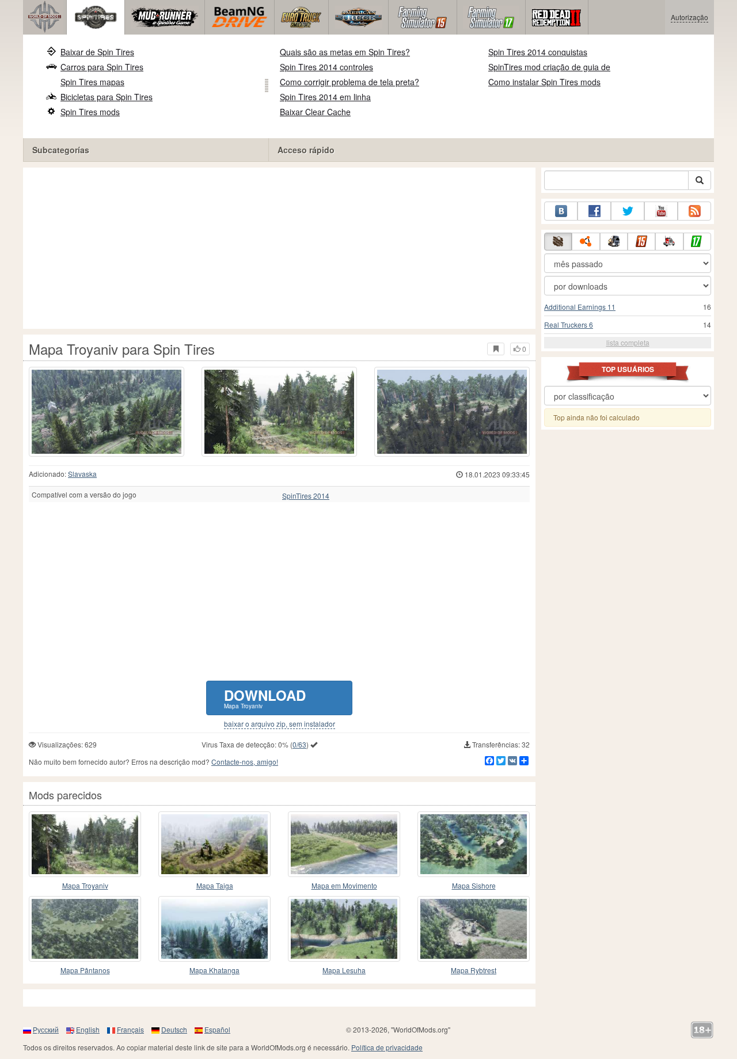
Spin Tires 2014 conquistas (537, 52)
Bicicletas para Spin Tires (106, 97)
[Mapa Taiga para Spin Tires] (214, 844)
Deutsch (174, 1029)
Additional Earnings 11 (580, 307)
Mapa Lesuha (344, 970)
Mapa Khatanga (214, 970)
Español (217, 1029)
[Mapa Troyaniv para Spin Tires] (106, 412)
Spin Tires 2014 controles (326, 67)
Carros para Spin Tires (101, 67)
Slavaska (82, 474)
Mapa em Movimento (344, 885)
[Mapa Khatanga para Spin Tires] (214, 929)
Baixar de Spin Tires (97, 52)
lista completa (627, 342)
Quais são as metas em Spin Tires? (345, 52)
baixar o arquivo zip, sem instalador (279, 723)
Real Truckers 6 (568, 324)
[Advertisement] (279, 248)
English (88, 1029)
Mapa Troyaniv (85, 885)
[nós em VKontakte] (561, 211)
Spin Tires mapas (92, 82)
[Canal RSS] (694, 211)
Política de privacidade (387, 1047)
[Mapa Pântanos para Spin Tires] (85, 929)
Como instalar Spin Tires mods (544, 82)
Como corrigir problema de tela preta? (349, 82)
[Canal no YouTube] (661, 211)
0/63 (299, 744)
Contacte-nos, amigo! (244, 761)
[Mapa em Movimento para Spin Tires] (344, 844)
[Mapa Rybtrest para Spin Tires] (473, 929)
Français (130, 1029)
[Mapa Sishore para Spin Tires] (473, 844)
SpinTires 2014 (305, 496)
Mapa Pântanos (85, 970)
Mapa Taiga (214, 885)
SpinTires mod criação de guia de (549, 67)
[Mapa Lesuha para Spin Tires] (344, 929)
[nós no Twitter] (627, 211)
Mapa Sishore (474, 885)
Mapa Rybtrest (473, 970)
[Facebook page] (594, 211)
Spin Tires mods (90, 111)
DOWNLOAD (265, 697)
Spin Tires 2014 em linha (325, 97)
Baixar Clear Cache (315, 111)
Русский (46, 1029)
